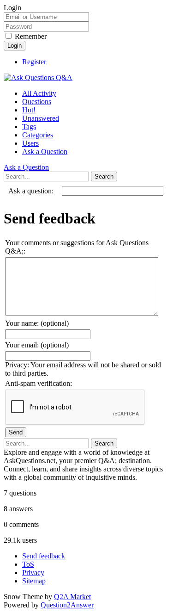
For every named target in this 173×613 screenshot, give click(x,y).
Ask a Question (44, 151)
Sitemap (34, 581)
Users (30, 143)
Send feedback (43, 556)
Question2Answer (67, 605)
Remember (31, 36)
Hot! (29, 110)
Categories (37, 135)
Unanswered (40, 118)
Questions (36, 101)
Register (34, 62)
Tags (29, 126)
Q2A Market (72, 597)
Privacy (33, 572)
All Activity (39, 93)
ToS (28, 564)
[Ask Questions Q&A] (38, 77)
